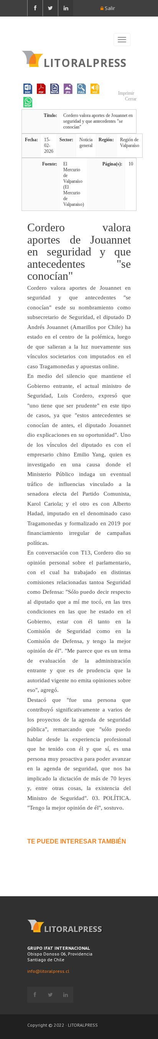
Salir (109, 8)
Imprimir (125, 93)
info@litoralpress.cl (48, 971)
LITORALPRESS (85, 61)
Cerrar (130, 99)
